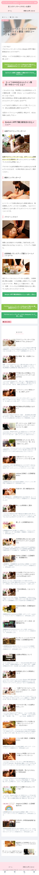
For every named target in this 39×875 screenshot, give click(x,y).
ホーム (10, 867)
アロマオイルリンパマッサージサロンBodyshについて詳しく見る (19, 315)
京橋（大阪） (7, 321)
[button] (35, 418)
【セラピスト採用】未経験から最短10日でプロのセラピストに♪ (19, 73)
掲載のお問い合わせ (28, 867)
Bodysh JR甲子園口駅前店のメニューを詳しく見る (19, 294)
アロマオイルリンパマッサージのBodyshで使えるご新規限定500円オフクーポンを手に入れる (19, 65)
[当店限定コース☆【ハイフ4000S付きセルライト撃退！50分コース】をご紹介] (24, 548)
